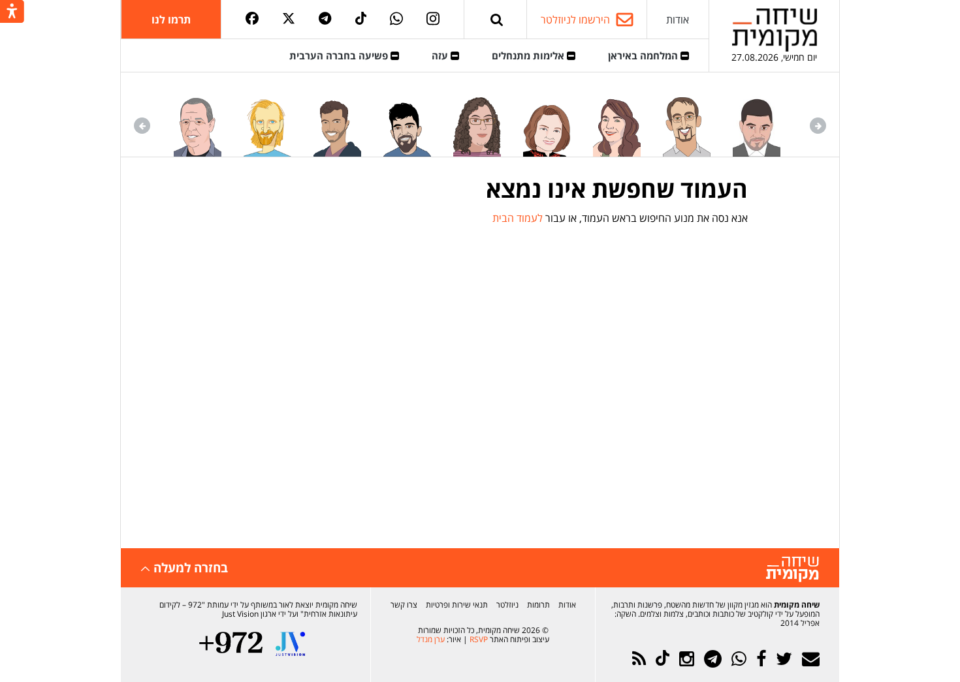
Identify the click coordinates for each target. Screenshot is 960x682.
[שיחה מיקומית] (792, 569)
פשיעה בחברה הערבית (340, 55)
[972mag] (231, 644)
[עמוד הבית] (774, 29)
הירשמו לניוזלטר (575, 19)
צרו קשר (404, 604)
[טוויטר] (288, 19)
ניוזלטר (507, 604)
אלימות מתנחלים (529, 55)
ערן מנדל (431, 639)
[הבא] (142, 125)
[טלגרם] (325, 19)
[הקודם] (818, 125)
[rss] (639, 659)
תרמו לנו (171, 19)
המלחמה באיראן (644, 55)
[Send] (497, 19)
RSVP (479, 639)
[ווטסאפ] (396, 19)
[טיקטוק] (361, 19)
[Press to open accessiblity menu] (12, 12)
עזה (441, 55)
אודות (677, 19)
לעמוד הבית (517, 218)
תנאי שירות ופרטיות (457, 604)
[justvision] (290, 644)
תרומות (538, 604)
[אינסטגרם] (433, 19)
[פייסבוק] (252, 19)
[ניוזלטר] (811, 659)
